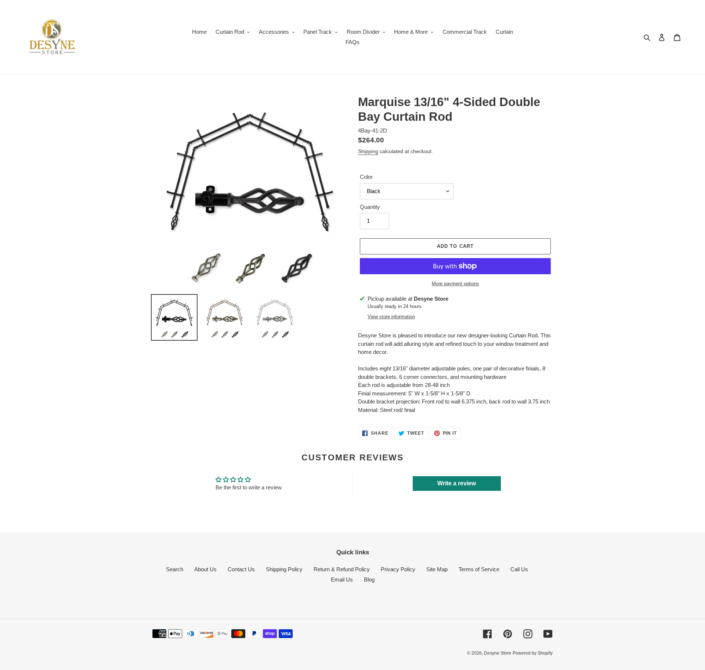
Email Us (342, 579)
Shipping (368, 151)
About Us (205, 569)
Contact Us (241, 569)
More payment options (455, 283)
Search (174, 569)
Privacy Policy (398, 569)
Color (366, 177)
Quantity (370, 207)
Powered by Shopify (533, 653)
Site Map (437, 569)
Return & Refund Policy (342, 569)
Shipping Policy (284, 569)
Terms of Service (479, 569)
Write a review (456, 483)
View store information (391, 316)
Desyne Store (497, 653)
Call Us (519, 569)
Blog (369, 579)
